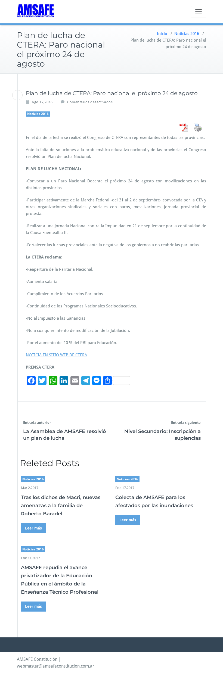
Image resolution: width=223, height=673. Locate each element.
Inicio (162, 33)
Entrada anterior (37, 422)
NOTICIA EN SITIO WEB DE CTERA (56, 355)
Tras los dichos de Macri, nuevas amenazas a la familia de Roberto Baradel (60, 505)
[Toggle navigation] (198, 11)
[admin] (17, 95)
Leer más (33, 528)
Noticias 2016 (186, 33)
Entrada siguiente (186, 422)
